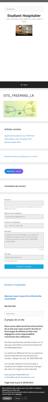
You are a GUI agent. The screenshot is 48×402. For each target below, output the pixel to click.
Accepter (7, 398)
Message (8, 231)
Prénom (7, 200)
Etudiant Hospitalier (24, 15)
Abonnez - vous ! (14, 171)
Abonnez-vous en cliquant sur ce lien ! (21, 156)
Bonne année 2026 (12, 142)
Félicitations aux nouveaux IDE (18, 139)
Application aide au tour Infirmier (19, 135)
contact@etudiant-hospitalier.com (19, 377)
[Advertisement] (24, 60)
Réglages (18, 398)
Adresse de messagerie (13, 213)
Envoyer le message (24, 266)
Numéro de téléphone (12, 222)
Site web (7, 254)
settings (18, 394)
